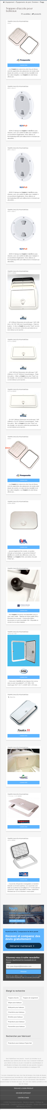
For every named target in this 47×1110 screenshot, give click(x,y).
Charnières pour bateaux (16, 1012)
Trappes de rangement (30, 998)
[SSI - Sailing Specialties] (23, 671)
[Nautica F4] (23, 730)
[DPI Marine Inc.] (23, 316)
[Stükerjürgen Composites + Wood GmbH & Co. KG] (23, 605)
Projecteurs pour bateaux (16, 1022)
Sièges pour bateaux (15, 1003)
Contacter (23, 65)
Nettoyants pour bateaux (16, 1007)
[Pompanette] (23, 60)
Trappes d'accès (13, 998)
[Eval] (23, 541)
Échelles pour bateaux (15, 1017)
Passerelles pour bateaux (16, 1026)
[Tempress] (23, 821)
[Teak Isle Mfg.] (23, 776)
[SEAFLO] (23, 125)
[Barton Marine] (23, 873)
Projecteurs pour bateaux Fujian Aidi (20, 1043)
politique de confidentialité (30, 976)
